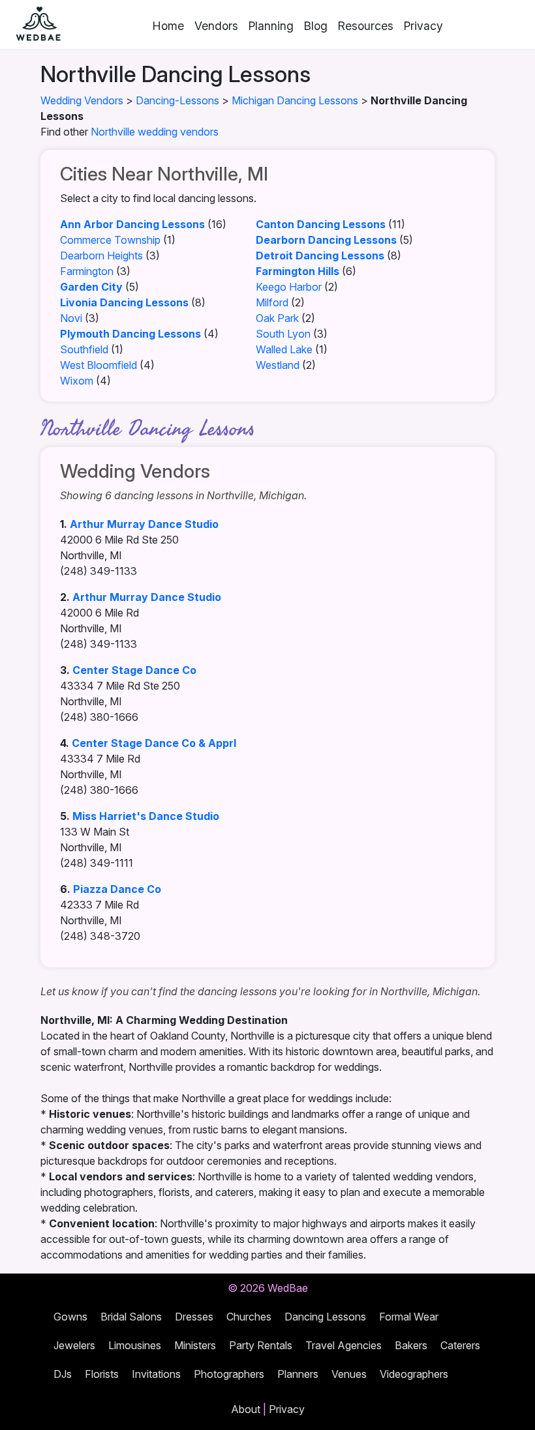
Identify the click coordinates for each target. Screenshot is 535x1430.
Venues (349, 1373)
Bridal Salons (131, 1316)
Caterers (460, 1345)
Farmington (87, 271)
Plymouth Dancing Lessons (130, 333)
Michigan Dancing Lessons (295, 100)
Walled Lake (284, 349)
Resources (365, 26)
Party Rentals (260, 1345)
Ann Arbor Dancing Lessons (132, 224)
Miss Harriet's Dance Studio (145, 816)
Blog (316, 26)
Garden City (91, 286)
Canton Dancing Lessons (321, 224)
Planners (297, 1373)
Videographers (414, 1373)
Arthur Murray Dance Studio (144, 524)
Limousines (134, 1345)
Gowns (70, 1316)
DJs (63, 1373)
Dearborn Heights (101, 255)
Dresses (194, 1316)
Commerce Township (110, 239)
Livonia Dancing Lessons (124, 302)
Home (168, 26)
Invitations (156, 1373)
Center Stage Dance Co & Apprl (154, 743)
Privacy (423, 26)
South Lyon (283, 333)
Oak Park (277, 318)
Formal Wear (408, 1316)
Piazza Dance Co (117, 889)
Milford (272, 302)
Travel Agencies (343, 1345)
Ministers (195, 1345)
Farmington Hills (297, 271)
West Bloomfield (98, 365)
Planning (271, 26)
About (245, 1409)
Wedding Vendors (81, 100)
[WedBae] (32, 24)
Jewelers (74, 1345)
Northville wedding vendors (155, 131)
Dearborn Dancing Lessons (326, 239)
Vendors (216, 26)
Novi (71, 318)
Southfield (84, 349)
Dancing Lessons (325, 1316)
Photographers (229, 1373)
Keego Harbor (289, 286)
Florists (102, 1373)
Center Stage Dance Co (134, 670)
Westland (277, 365)
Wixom (76, 380)
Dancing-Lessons (177, 100)
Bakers (411, 1345)
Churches (248, 1316)
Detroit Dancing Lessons (320, 255)
